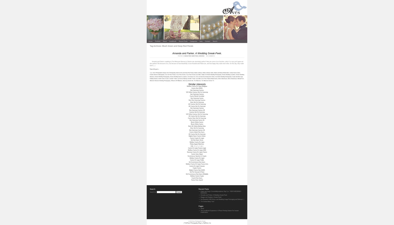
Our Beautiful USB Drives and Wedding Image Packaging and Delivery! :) (222, 199)
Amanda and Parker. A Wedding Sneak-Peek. (197, 53)
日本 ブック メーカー (197, 146)
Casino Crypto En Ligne (197, 138)
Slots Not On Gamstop (197, 102)
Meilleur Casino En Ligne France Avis (197, 164)
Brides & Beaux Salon (208, 72)
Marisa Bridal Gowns (212, 78)
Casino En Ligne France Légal (197, 148)
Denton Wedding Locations (228, 74)
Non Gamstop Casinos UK (197, 110)
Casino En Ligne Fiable (197, 160)
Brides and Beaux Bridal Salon (221, 72)
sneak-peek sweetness (191, 56)
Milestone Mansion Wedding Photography (160, 80)
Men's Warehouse (222, 78)
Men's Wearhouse (232, 78)
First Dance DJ (191, 76)
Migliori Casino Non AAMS (197, 170)
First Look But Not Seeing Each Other (205, 76)
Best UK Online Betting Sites (197, 126)
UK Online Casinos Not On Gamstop (197, 92)
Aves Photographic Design (159, 72)
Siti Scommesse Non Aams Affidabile (197, 174)
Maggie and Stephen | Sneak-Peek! (211, 197)
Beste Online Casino (197, 122)
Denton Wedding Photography (162, 76)
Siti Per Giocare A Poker (197, 172)
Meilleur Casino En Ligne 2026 (197, 150)
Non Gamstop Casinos (197, 90)
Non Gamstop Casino (197, 98)
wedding (201, 56)
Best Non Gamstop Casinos (197, 100)
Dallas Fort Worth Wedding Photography (211, 74)
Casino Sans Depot (197, 154)
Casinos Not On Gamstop (197, 112)
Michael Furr (241, 78)
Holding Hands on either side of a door (159, 78)
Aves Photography (171, 72)
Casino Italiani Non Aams (197, 132)
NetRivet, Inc (207, 223)
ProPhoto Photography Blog (192, 223)
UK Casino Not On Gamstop (197, 106)
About (202, 208)
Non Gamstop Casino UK (197, 120)
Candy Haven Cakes (235, 72)
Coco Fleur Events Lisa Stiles (193, 74)
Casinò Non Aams (197, 178)
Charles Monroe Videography (157, 74)
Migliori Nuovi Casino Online (197, 136)
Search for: (153, 192)
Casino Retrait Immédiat (197, 96)
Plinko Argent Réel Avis (197, 144)
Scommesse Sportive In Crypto (197, 156)
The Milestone (197, 80)
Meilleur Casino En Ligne (197, 142)
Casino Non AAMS (197, 88)
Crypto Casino (197, 168)
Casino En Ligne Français (197, 166)
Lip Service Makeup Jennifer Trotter (186, 78)
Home (150, 41)
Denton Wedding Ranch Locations (178, 76)
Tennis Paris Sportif (197, 180)
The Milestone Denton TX (207, 80)
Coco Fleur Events (181, 74)
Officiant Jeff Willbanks (176, 80)
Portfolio (157, 41)
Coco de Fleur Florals (170, 74)
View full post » (154, 69)
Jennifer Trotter (173, 78)
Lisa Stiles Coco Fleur (201, 78)
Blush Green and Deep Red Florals (185, 72)
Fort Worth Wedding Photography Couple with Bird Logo (229, 76)
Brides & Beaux (198, 72)
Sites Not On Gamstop (197, 128)
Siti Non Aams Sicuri (197, 140)
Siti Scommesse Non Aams (197, 162)
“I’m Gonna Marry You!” (207, 201)
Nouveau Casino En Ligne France (197, 152)
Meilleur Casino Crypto (197, 176)
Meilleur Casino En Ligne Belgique (197, 86)
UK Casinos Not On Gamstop (197, 104)
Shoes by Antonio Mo (188, 80)
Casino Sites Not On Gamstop (197, 118)
